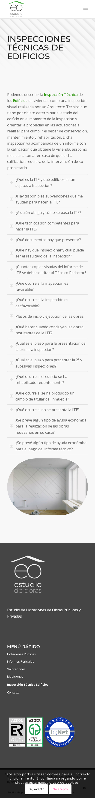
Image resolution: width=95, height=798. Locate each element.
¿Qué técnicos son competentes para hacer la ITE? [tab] (47, 226)
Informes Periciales (20, 661)
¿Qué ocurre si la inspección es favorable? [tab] (41, 286)
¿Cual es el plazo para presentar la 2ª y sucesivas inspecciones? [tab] (48, 362)
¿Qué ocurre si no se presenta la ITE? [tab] (47, 409)
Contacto (13, 692)
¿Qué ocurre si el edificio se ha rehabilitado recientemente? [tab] (41, 379)
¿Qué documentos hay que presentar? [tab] (48, 239)
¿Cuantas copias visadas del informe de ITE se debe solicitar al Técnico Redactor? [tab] (50, 269)
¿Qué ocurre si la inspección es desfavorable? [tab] (41, 302)
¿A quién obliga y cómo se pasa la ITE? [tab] (48, 212)
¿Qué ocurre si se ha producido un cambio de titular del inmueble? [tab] (44, 396)
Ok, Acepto (37, 789)
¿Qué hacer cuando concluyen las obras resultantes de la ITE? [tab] (49, 329)
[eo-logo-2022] (39, 9)
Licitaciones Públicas (21, 654)
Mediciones (15, 676)
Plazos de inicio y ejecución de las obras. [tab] (49, 316)
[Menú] (85, 9)
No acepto (60, 789)
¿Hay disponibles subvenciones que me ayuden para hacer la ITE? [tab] (49, 199)
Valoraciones (16, 669)
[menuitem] (85, 9)
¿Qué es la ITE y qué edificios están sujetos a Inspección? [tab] (45, 182)
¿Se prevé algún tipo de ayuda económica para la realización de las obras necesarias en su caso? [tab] (50, 426)
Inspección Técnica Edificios (27, 684)
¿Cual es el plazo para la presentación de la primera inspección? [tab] (50, 346)
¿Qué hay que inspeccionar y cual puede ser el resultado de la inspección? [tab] (49, 253)
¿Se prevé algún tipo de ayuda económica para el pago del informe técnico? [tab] (50, 445)
